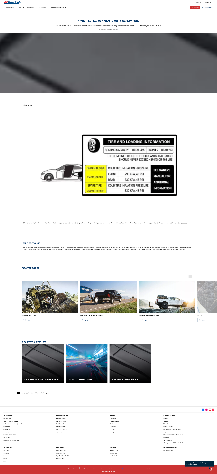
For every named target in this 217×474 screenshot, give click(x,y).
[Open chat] (211, 469)
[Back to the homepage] (12, 2)
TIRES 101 (25, 393)
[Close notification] (211, 463)
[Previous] (190, 276)
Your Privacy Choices (130, 468)
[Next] (193, 276)
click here (184, 223)
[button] (209, 468)
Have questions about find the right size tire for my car (196, 463)
